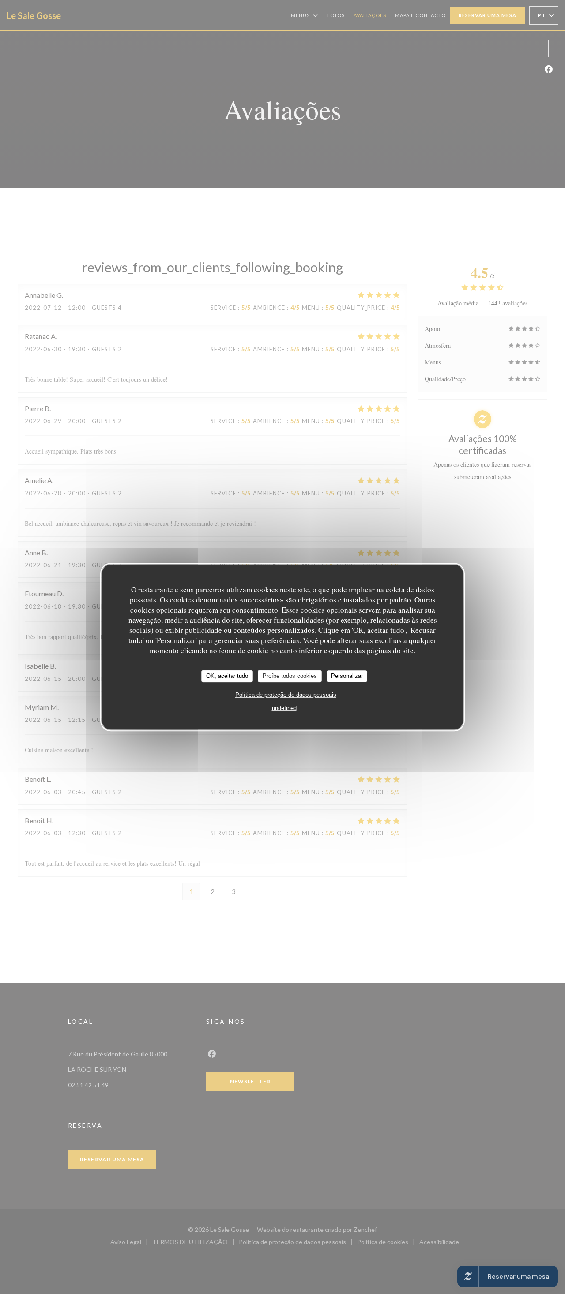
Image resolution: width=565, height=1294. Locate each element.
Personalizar (347, 676)
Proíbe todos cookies (290, 676)
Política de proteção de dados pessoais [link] (285, 695)
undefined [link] (284, 708)
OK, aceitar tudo (227, 676)
